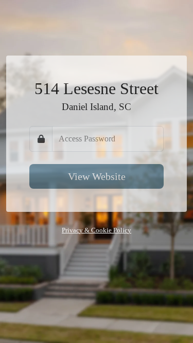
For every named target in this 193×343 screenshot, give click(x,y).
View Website (97, 176)
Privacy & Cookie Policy (96, 230)
